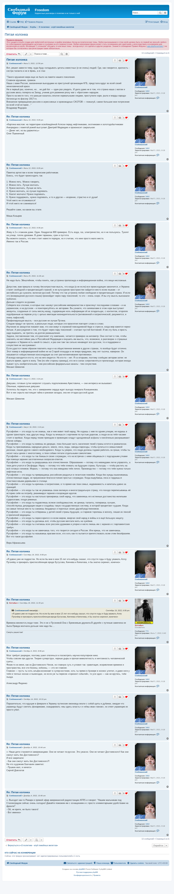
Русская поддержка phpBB (87, 872)
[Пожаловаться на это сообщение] (115, 60)
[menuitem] (20, 22)
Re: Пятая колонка (18, 116)
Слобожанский (141, 87)
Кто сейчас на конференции (20, 853)
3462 (147, 91)
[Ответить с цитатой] (120, 60)
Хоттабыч (139, 625)
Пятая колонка (16, 34)
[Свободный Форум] (20, 11)
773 (147, 631)
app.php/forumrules (155, 46)
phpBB (81, 869)
